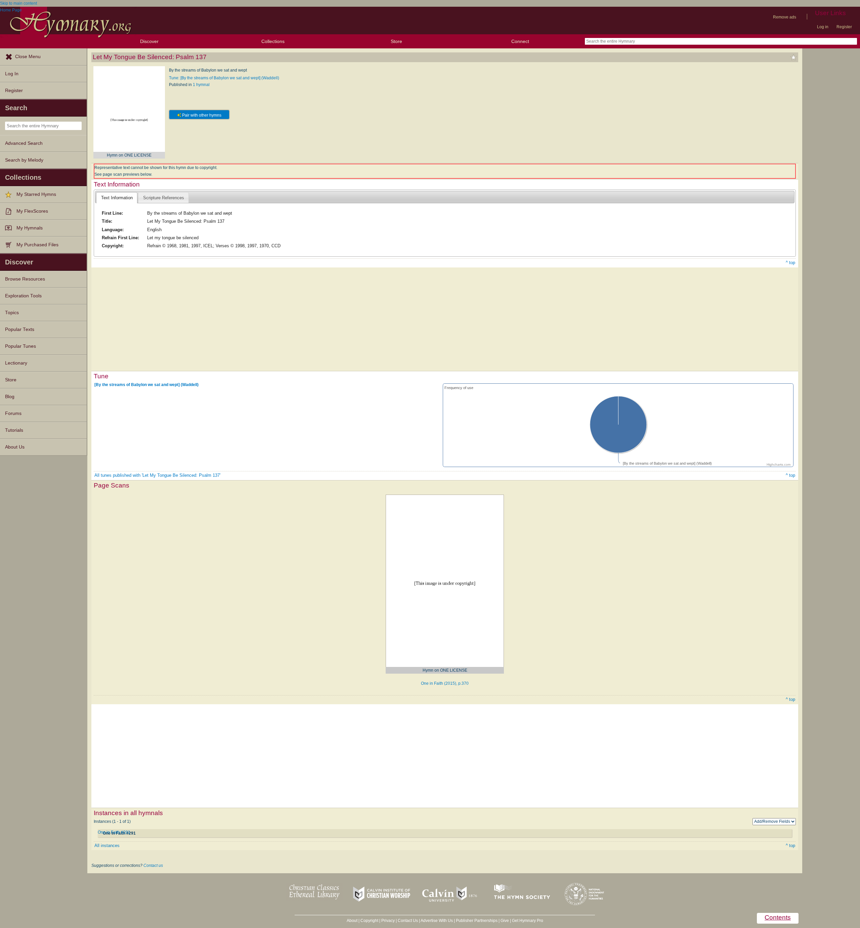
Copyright (369, 920)
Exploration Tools (23, 295)
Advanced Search (24, 143)
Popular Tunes (20, 346)
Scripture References (163, 197)
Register (844, 27)
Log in (822, 27)
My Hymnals (29, 227)
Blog (9, 396)
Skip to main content (18, 3)
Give (505, 920)
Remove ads (784, 17)
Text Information (117, 197)
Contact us (153, 865)
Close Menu (28, 56)
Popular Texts (19, 329)
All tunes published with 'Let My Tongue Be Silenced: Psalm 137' (157, 475)
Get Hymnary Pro (527, 920)
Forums (13, 413)
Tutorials (14, 430)
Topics (12, 312)
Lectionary (16, 363)
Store (396, 41)
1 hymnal (201, 84)
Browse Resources (25, 279)
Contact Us (408, 920)
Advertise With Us (437, 920)
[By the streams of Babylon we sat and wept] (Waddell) (146, 384)
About (352, 920)
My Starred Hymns (36, 194)
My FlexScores (32, 211)
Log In (11, 73)
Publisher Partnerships (477, 920)
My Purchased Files (37, 244)
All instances (107, 845)
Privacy (388, 920)
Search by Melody (24, 160)
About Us (15, 447)
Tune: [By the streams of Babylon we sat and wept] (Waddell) (224, 78)
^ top (790, 262)
